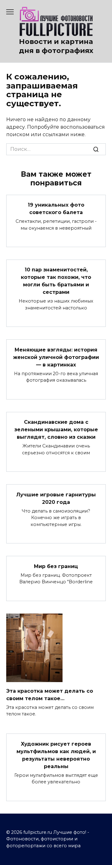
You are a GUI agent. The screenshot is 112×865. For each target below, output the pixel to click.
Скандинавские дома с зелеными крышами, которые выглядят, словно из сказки (56, 429)
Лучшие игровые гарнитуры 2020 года (56, 498)
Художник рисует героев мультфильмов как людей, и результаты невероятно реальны (56, 755)
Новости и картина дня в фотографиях (56, 46)
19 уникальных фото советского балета (56, 208)
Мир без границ (56, 566)
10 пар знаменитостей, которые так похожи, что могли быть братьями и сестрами (56, 281)
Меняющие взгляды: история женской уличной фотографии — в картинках (56, 356)
